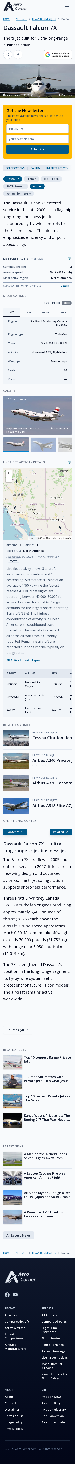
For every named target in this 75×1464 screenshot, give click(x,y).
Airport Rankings (53, 1351)
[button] (15, 507)
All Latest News (18, 1235)
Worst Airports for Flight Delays (54, 1376)
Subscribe (37, 149)
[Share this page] (7, 54)
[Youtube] (15, 1294)
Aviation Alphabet (54, 1422)
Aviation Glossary (54, 1409)
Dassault (12, 179)
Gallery (35, 168)
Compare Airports (54, 1321)
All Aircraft (12, 1315)
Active (37, 186)
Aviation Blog (51, 1403)
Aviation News (51, 1397)
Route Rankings (53, 1345)
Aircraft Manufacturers (15, 1347)
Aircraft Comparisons (14, 1336)
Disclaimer (12, 1409)
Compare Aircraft (17, 1321)
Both (67, 302)
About (9, 1397)
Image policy (14, 1422)
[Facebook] (7, 1294)
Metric (56, 302)
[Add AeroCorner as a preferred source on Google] (58, 54)
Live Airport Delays (55, 1357)
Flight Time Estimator (50, 1330)
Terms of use (14, 1416)
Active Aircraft (15, 1328)
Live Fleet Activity (57, 168)
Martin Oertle (61, 428)
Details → (66, 285)
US (47, 302)
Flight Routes (51, 1338)
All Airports (49, 1315)
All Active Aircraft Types (23, 660)
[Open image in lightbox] (37, 415)
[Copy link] (18, 54)
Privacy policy (14, 1429)
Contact (10, 1403)
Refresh (14, 560)
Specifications (15, 168)
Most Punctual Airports (52, 1366)
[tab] (11, 312)
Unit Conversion (53, 1416)
